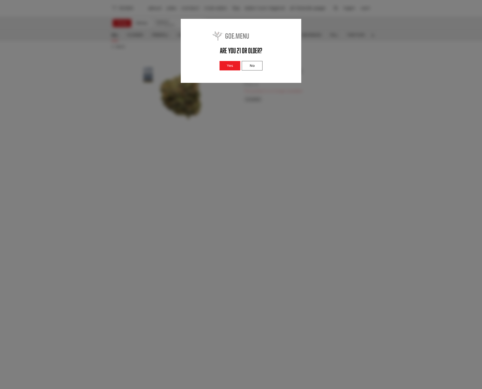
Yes (230, 66)
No (252, 66)
